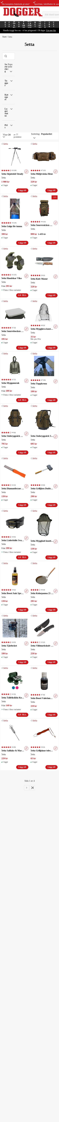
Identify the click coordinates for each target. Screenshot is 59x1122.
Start (4, 36)
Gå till (22, 295)
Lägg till (22, 190)
